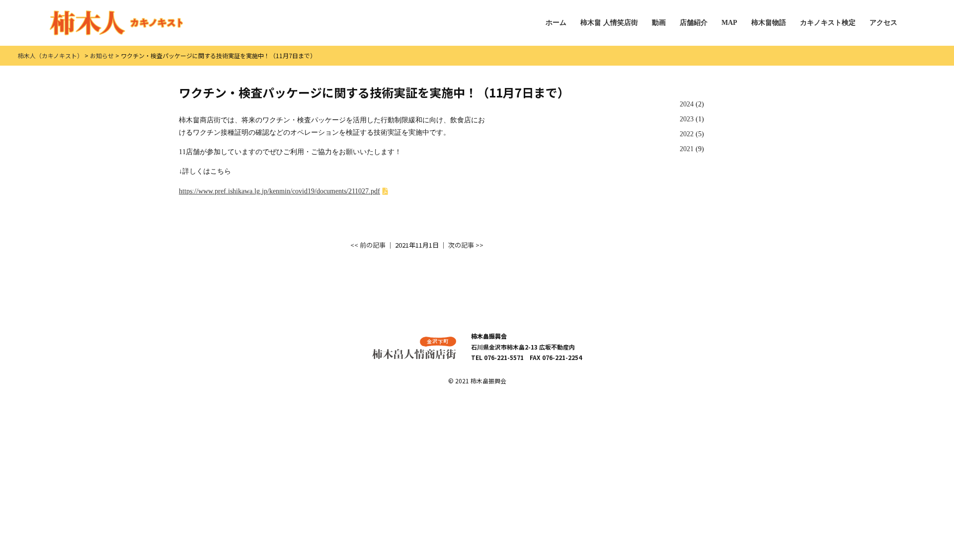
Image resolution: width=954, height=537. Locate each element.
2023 (687, 119)
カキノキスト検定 (828, 22)
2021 (687, 149)
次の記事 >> (465, 245)
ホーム (556, 22)
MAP (729, 22)
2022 (687, 134)
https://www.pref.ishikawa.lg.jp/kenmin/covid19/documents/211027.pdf (279, 191)
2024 (687, 104)
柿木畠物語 (768, 22)
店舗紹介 (694, 22)
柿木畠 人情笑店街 (609, 22)
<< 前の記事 (368, 245)
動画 (659, 22)
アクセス (883, 22)
